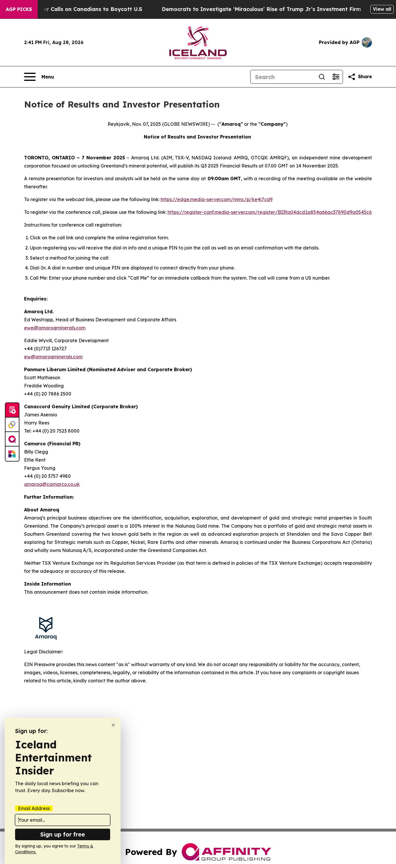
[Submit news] (12, 410)
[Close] (113, 725)
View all (382, 9)
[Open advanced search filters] (336, 76)
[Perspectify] (12, 425)
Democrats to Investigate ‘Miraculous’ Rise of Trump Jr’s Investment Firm (261, 9)
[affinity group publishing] (12, 439)
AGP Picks (19, 9)
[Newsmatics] (12, 453)
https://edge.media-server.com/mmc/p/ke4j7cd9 (217, 199)
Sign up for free (62, 834)
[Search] (322, 76)
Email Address (34, 808)
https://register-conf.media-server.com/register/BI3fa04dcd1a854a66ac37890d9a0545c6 (270, 212)
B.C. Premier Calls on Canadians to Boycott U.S (79, 9)
